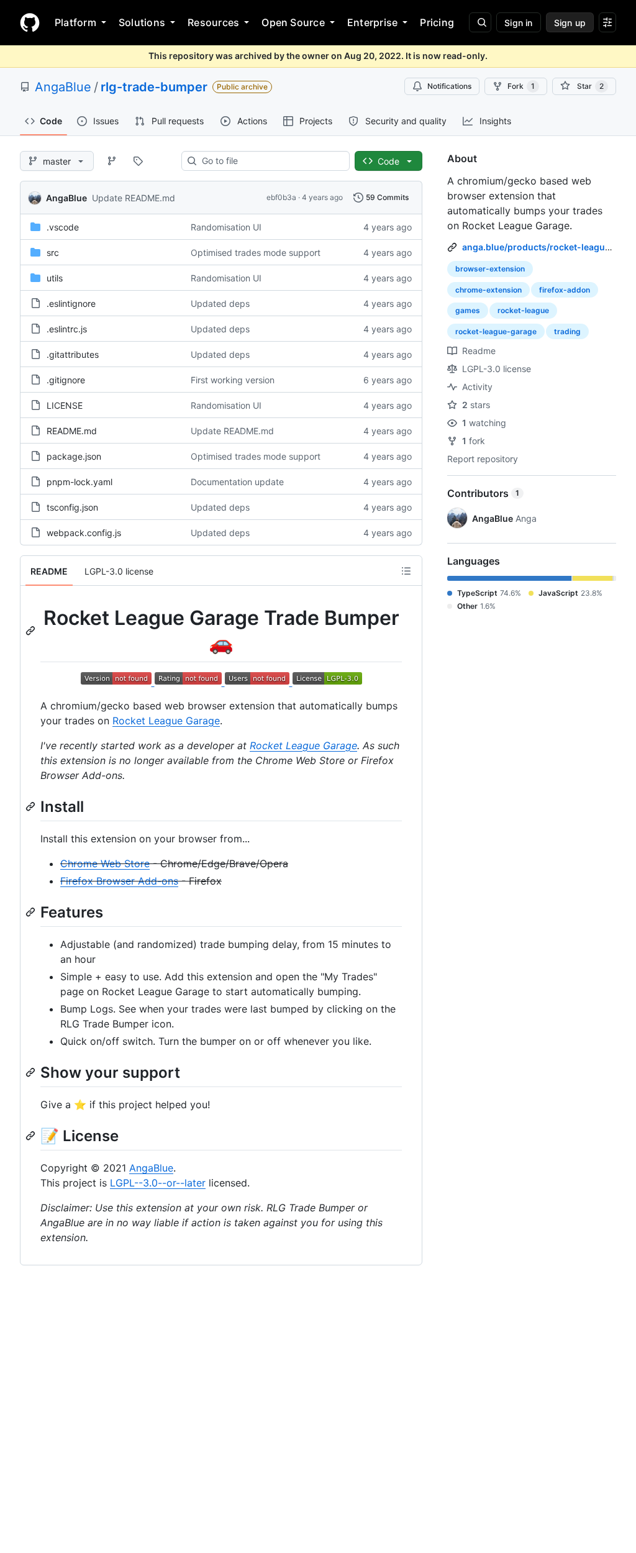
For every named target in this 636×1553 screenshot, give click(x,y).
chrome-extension (488, 289)
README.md (72, 431)
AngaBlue (63, 87)
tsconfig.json (72, 507)
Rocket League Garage (166, 720)
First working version (233, 380)
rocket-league (523, 310)
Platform (75, 22)
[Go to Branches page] (112, 161)
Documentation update (237, 481)
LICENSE (65, 405)
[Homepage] (30, 22)
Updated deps (220, 303)
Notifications (449, 86)
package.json (74, 456)
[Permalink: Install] (31, 806)
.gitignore (66, 380)
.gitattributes (73, 354)
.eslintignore (71, 303)
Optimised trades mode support (255, 252)
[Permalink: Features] (31, 912)
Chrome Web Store (105, 863)
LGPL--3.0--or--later (158, 1183)
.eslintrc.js (67, 329)
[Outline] (406, 571)
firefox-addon (564, 289)
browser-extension (490, 268)
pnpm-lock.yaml (79, 481)
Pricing (437, 22)
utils (55, 278)
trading (567, 331)
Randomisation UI (226, 227)
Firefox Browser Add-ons (119, 881)
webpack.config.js (84, 532)
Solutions (142, 22)
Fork (521, 86)
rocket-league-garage (496, 331)
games (467, 310)
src (53, 252)
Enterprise (372, 22)
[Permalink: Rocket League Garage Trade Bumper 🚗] (31, 630)
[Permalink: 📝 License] (31, 1135)
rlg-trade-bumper (154, 87)
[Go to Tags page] (138, 161)
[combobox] (270, 161)
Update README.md (133, 198)
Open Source (293, 22)
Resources (213, 22)
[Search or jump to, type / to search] (480, 22)
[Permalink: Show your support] (31, 1072)
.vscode (63, 227)
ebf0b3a (281, 197)
